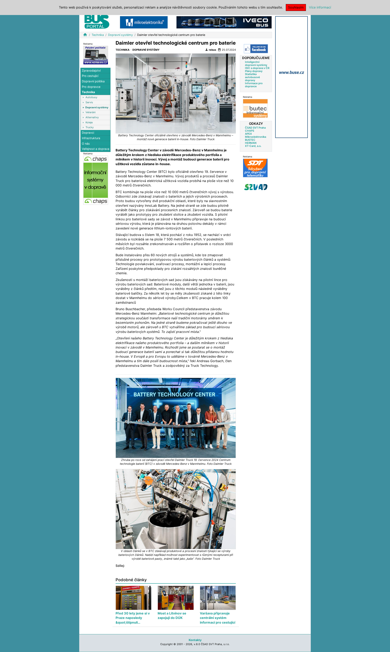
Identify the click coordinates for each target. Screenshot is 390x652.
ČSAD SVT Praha (255, 127)
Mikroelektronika (255, 136)
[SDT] (255, 167)
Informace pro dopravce (254, 85)
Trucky (90, 127)
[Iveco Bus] (224, 22)
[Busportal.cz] (96, 21)
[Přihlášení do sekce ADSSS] (256, 187)
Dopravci (88, 132)
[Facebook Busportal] (256, 48)
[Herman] (95, 54)
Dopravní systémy (120, 35)
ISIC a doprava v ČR (257, 68)
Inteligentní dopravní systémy (256, 63)
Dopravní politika (93, 81)
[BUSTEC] (255, 108)
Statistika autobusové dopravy (252, 77)
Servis (89, 102)
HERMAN (250, 142)
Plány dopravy (253, 71)
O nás (86, 143)
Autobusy (91, 97)
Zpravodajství (91, 70)
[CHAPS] (95, 179)
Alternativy (92, 117)
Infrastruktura (91, 138)
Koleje (89, 122)
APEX (248, 133)
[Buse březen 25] (291, 76)
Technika (98, 35)
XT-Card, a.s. (253, 145)
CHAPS (249, 130)
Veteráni (90, 112)
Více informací (320, 7)
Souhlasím (296, 7)
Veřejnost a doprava (95, 149)
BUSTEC (250, 139)
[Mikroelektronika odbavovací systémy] (144, 22)
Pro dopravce (91, 86)
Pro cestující (90, 75)
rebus (210, 49)
